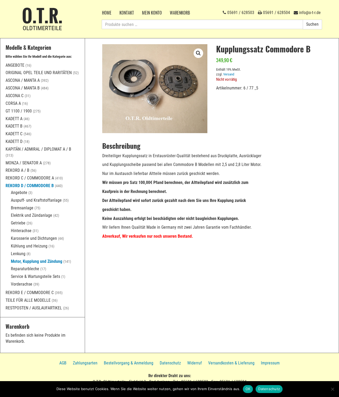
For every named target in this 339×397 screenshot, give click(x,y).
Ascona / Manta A (23, 80)
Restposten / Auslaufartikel (34, 307)
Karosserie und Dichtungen (34, 238)
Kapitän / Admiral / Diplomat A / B (38, 149)
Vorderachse (21, 284)
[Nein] (332, 389)
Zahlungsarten (85, 363)
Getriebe (18, 222)
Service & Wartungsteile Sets (35, 276)
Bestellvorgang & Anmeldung (128, 363)
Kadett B (14, 126)
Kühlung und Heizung (29, 246)
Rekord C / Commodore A (30, 178)
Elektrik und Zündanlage (31, 215)
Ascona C (15, 95)
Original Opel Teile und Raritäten (39, 72)
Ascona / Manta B (23, 88)
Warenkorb (180, 13)
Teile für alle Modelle (28, 300)
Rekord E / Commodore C (30, 292)
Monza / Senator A (24, 162)
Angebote (15, 65)
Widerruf (194, 363)
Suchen (312, 24)
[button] (198, 53)
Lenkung (18, 253)
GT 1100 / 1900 (19, 111)
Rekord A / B (17, 170)
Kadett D (14, 141)
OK (248, 389)
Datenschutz (170, 363)
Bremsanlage (22, 207)
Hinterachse (21, 230)
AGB (62, 363)
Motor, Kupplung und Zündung (36, 261)
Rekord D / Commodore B (30, 185)
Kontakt (126, 13)
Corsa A (13, 103)
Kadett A (14, 118)
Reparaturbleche (25, 268)
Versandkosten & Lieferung (231, 363)
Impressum (270, 363)
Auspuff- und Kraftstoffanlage (36, 200)
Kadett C (14, 133)
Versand (228, 74)
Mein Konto (152, 13)
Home (106, 13)
